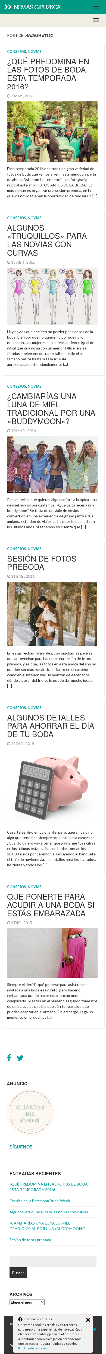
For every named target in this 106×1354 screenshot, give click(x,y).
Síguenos (21, 1147)
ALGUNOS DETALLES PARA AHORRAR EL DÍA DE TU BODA (50, 726)
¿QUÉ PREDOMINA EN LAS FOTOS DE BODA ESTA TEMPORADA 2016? (48, 74)
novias (35, 51)
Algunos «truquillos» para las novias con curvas (47, 240)
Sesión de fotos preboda (42, 562)
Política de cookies (32, 1348)
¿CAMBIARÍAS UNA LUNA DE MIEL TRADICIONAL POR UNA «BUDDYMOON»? (51, 408)
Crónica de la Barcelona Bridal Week (40, 1200)
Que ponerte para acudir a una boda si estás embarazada (51, 905)
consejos (16, 51)
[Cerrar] (88, 1320)
